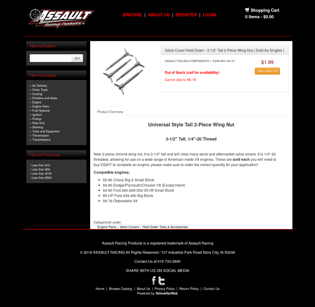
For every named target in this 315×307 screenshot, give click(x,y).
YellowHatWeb (166, 293)
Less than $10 (41, 165)
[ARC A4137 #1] (124, 71)
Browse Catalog (120, 288)
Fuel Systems (41, 110)
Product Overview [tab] (110, 111)
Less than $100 (42, 173)
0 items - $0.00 (259, 16)
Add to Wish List (267, 71)
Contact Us (211, 288)
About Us (159, 15)
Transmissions (41, 139)
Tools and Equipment (46, 131)
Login (209, 15)
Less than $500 (42, 178)
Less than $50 (41, 169)
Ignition (37, 115)
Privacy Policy (165, 288)
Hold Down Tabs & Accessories (165, 226)
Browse (132, 15)
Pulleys (37, 119)
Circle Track (40, 90)
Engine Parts (40, 106)
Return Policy (189, 288)
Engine (36, 102)
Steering (37, 127)
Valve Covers (129, 226)
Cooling (37, 94)
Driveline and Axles (44, 98)
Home (100, 288)
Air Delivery (39, 85)
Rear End (38, 123)
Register (186, 15)
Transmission (40, 135)
